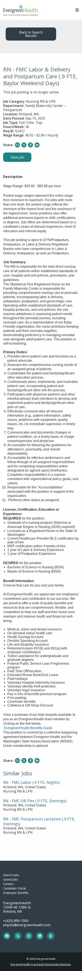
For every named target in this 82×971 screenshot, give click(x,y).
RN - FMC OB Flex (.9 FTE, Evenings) (34, 800)
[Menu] (77, 10)
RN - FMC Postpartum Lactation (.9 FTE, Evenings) (39, 821)
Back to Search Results (31, 34)
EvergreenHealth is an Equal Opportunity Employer (41, 964)
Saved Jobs (10, 879)
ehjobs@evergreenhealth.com (26, 925)
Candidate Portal (14, 888)
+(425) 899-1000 (15, 920)
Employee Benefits (16, 893)
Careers (8, 884)
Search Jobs (11, 875)
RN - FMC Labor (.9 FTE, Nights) (31, 782)
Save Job (17, 157)
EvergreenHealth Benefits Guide (28, 728)
